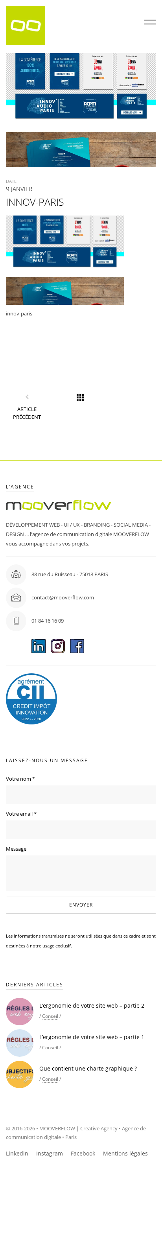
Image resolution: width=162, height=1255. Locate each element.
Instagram (49, 1153)
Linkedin (17, 1153)
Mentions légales (125, 1153)
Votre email (21, 813)
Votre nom (20, 778)
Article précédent (27, 412)
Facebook (83, 1153)
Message (16, 848)
